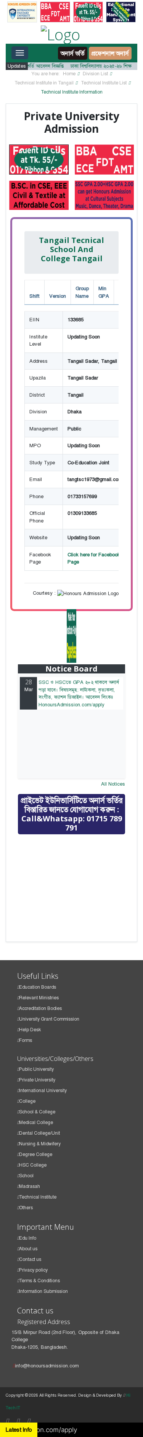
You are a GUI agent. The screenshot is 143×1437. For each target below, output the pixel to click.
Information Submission (43, 1291)
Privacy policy (33, 1270)
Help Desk (30, 1030)
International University (43, 1091)
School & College (37, 1112)
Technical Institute (37, 1197)
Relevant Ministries (39, 998)
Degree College (35, 1154)
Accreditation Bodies (40, 1008)
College (27, 1101)
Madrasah (29, 1186)
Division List (95, 74)
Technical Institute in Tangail (44, 83)
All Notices (113, 784)
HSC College (33, 1165)
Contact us (30, 1259)
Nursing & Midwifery (40, 1144)
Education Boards (37, 987)
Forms (25, 1040)
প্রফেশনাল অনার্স (110, 53)
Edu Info (27, 1238)
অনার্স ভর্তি (73, 53)
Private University (37, 1080)
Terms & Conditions (39, 1281)
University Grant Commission (49, 1019)
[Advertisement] (75, 894)
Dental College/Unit (39, 1133)
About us (28, 1249)
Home (69, 74)
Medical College (36, 1122)
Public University (36, 1069)
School (26, 1176)
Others (26, 1208)
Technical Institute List (104, 83)
